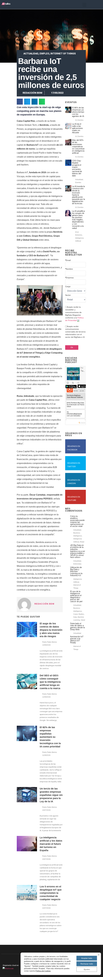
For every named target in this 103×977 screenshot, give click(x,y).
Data (75, 617)
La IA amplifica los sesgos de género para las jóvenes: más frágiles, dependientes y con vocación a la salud (78, 219)
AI (76, 120)
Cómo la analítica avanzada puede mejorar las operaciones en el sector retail (77, 521)
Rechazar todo (86, 964)
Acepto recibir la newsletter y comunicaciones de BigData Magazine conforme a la (74, 313)
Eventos (80, 120)
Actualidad (30, 53)
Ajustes (87, 969)
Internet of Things (63, 53)
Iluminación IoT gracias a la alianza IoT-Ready (76, 639)
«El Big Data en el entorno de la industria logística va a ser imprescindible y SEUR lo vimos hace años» (77, 551)
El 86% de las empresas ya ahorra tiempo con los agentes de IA (78, 111)
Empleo (44, 53)
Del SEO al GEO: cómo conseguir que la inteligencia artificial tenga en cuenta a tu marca (50, 682)
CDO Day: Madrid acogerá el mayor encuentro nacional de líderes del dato (77, 168)
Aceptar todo (86, 958)
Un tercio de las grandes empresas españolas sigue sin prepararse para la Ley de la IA (51, 795)
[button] (84, 5)
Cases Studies (78, 614)
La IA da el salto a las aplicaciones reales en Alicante (77, 128)
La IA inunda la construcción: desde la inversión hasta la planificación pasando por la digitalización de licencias (78, 195)
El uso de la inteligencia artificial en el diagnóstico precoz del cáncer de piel (76, 596)
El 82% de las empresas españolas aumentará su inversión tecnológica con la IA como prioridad (50, 737)
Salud (83, 620)
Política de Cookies (43, 971)
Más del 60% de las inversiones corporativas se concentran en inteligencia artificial (78, 146)
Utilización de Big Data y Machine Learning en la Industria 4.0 (76, 571)
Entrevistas (77, 564)
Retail (82, 542)
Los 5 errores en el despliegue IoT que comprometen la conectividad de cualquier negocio (51, 893)
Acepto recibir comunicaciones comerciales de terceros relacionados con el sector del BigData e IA (75, 331)
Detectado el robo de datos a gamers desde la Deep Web (77, 626)
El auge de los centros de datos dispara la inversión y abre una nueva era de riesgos (51, 630)
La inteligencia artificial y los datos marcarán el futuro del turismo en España (51, 844)
